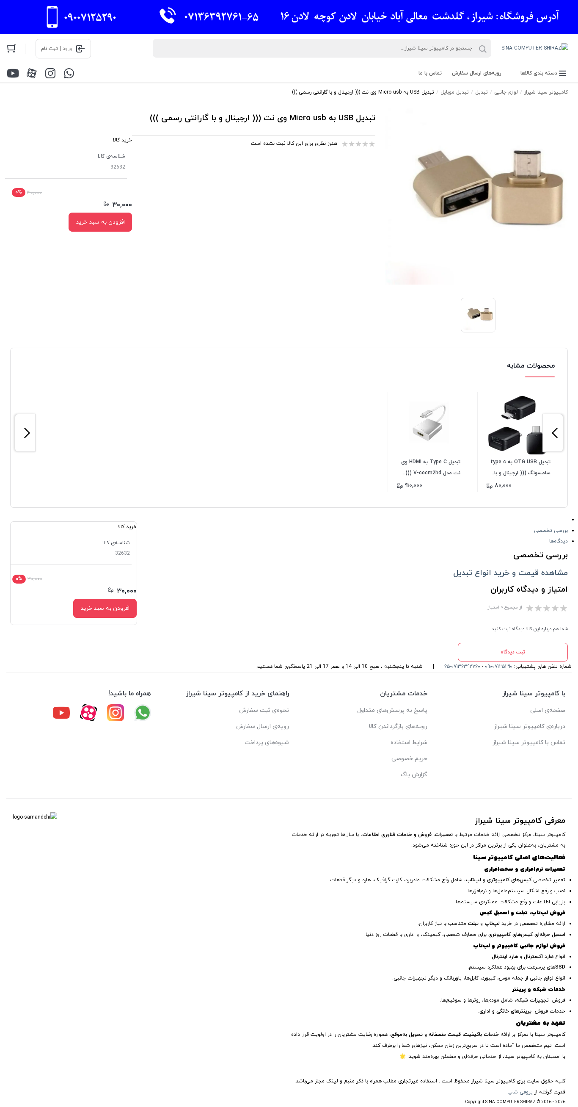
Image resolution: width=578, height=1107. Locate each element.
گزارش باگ (414, 775)
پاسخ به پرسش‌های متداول (392, 710)
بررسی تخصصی (551, 530)
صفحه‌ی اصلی (547, 710)
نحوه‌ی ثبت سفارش (264, 710)
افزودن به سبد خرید (100, 222)
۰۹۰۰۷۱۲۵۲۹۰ (498, 666)
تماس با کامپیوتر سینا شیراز (529, 743)
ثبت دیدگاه (513, 652)
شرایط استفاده (409, 743)
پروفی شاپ (520, 1092)
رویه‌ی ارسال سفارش (262, 726)
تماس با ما (430, 73)
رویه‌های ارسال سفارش (476, 73)
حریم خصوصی (409, 759)
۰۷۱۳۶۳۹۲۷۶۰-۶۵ (462, 666)
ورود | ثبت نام (56, 48)
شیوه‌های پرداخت (267, 743)
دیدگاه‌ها (558, 541)
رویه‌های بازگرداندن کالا (398, 726)
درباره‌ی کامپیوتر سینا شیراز (529, 726)
